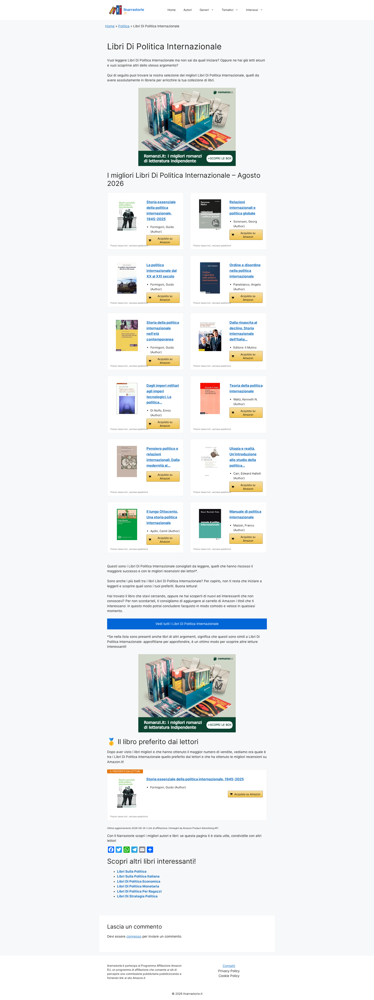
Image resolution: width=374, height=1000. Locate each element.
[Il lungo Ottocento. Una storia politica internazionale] (127, 524)
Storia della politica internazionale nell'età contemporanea (162, 330)
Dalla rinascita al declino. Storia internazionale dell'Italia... (243, 330)
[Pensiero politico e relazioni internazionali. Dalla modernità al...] (127, 461)
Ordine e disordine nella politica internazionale (245, 270)
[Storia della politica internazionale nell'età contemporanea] (127, 335)
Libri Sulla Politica (131, 871)
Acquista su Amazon (165, 240)
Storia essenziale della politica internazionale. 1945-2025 (161, 210)
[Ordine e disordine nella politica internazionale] (210, 278)
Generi (204, 10)
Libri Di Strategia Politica (137, 896)
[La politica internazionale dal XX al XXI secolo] (127, 278)
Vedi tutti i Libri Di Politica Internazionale (187, 624)
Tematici (227, 10)
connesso (133, 936)
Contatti (229, 966)
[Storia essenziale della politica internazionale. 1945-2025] (127, 215)
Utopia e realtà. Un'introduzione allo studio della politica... (243, 456)
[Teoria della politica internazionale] (210, 398)
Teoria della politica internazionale (246, 388)
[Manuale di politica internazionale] (210, 524)
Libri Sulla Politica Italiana (138, 876)
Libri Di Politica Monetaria (138, 886)
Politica (124, 26)
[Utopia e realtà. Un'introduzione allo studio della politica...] (210, 461)
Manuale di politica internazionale (245, 514)
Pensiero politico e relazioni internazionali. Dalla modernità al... (163, 456)
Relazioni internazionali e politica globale (242, 207)
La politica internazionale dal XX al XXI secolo (161, 270)
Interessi (252, 10)
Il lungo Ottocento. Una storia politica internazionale (162, 517)
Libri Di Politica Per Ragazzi (139, 891)
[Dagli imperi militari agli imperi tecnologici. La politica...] (127, 398)
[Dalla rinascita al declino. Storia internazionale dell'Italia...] (210, 335)
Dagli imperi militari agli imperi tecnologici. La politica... (162, 393)
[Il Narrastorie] (126, 10)
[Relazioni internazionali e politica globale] (210, 215)
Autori (187, 10)
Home (172, 10)
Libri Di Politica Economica (138, 881)
